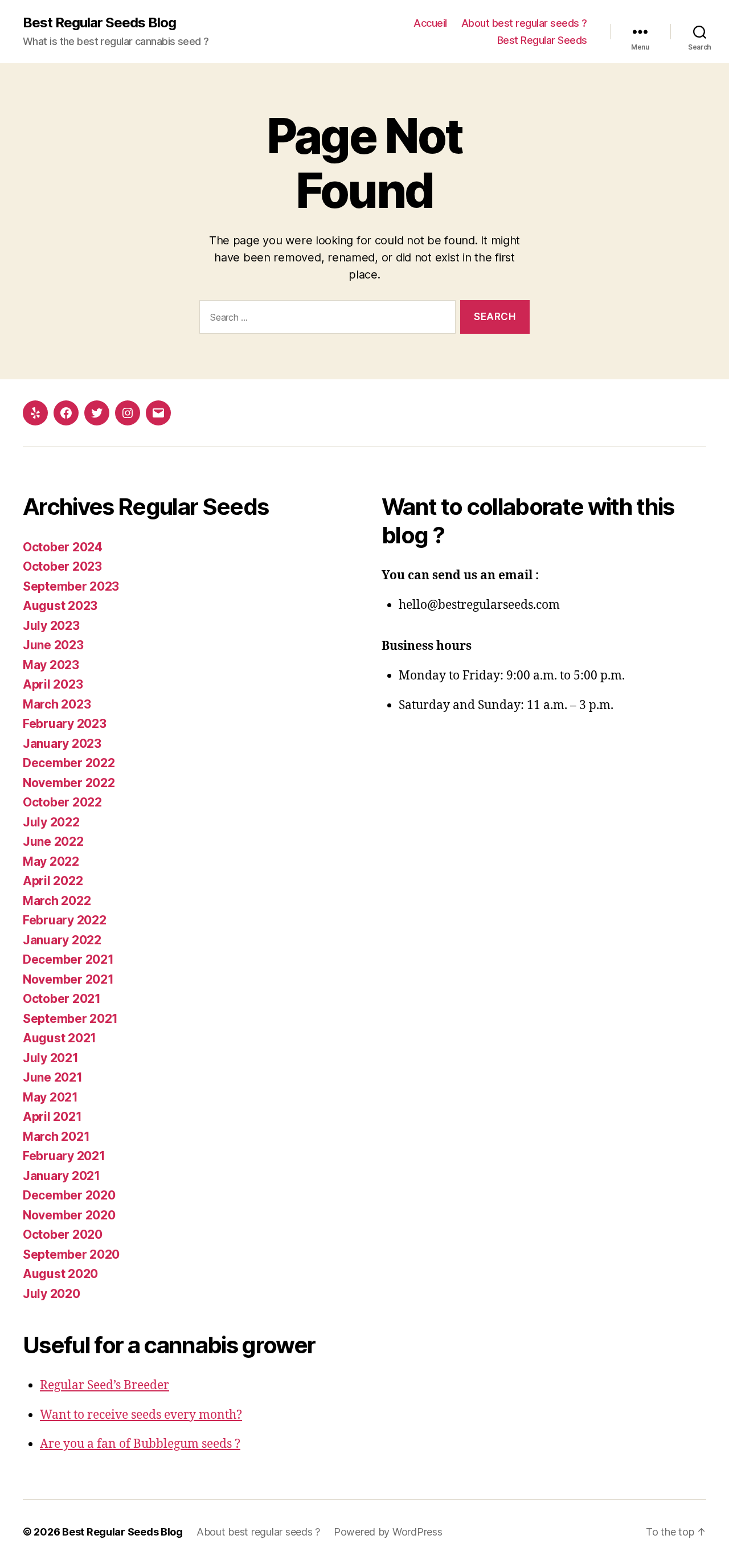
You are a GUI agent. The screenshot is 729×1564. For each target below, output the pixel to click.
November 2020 (69, 1215)
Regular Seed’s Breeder (104, 1385)
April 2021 (52, 1116)
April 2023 (53, 684)
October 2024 (63, 547)
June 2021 (53, 1077)
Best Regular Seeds (542, 40)
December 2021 (68, 959)
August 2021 (59, 1038)
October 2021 (62, 999)
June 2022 (53, 841)
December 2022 (69, 763)
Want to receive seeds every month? (141, 1415)
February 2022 (65, 920)
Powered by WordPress (388, 1532)
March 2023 (57, 704)
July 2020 (51, 1294)
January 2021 (61, 1176)
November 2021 (68, 979)
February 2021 (64, 1156)
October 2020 (63, 1234)
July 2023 (51, 626)
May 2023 (51, 665)
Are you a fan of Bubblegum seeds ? (140, 1444)
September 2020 (71, 1254)
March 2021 (56, 1136)
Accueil (430, 23)
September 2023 (71, 586)
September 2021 (70, 1019)
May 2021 (50, 1097)
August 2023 (60, 606)
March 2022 (57, 901)
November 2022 (69, 783)
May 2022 (51, 861)
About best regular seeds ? (524, 23)
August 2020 (60, 1274)
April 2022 (53, 881)
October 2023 (62, 566)
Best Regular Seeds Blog (99, 23)
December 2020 (69, 1195)
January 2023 (62, 743)
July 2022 (51, 822)
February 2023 (65, 724)
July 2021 (51, 1058)
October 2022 (62, 802)
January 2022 (62, 940)
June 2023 (53, 645)
